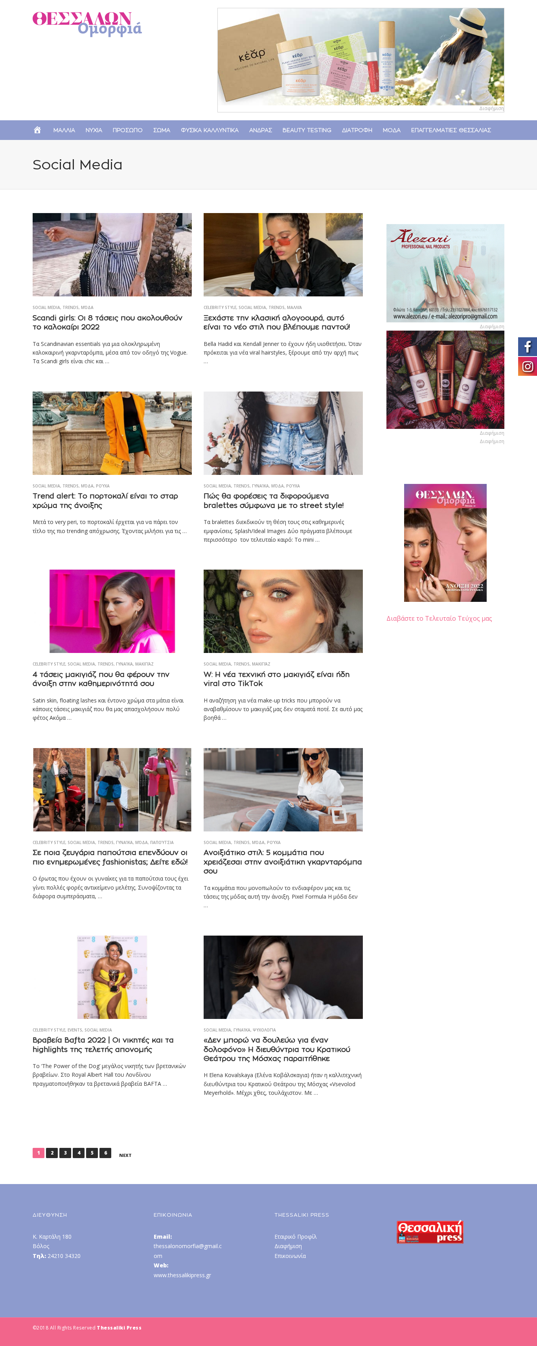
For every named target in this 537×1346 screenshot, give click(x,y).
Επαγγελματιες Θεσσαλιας (451, 130)
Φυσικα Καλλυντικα (210, 130)
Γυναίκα (260, 486)
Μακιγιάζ (144, 664)
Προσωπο (128, 130)
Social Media (46, 307)
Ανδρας (260, 130)
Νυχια (94, 130)
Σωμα (161, 130)
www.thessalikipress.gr (182, 1275)
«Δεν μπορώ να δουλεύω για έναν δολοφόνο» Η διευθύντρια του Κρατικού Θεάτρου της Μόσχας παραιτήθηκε (277, 1049)
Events (75, 1030)
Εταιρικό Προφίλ (295, 1236)
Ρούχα (103, 486)
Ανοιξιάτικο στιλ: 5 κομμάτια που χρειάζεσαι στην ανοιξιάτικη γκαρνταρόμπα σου (283, 862)
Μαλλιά (294, 307)
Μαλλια (64, 130)
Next (125, 1155)
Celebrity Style (220, 307)
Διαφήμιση (288, 1246)
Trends (71, 307)
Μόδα (87, 307)
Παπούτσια (162, 842)
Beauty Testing (307, 130)
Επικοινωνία (290, 1256)
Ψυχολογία (264, 1030)
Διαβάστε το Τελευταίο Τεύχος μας (439, 618)
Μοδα (392, 130)
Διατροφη (357, 130)
